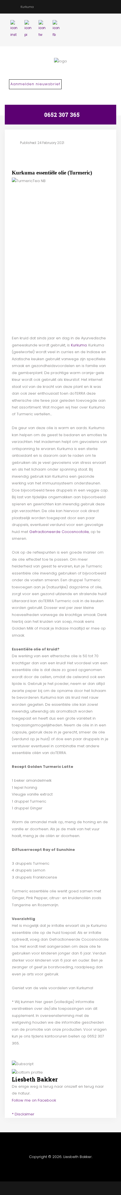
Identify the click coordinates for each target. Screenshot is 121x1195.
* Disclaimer (23, 1114)
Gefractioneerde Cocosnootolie (59, 531)
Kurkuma (79, 345)
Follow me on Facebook (34, 1100)
